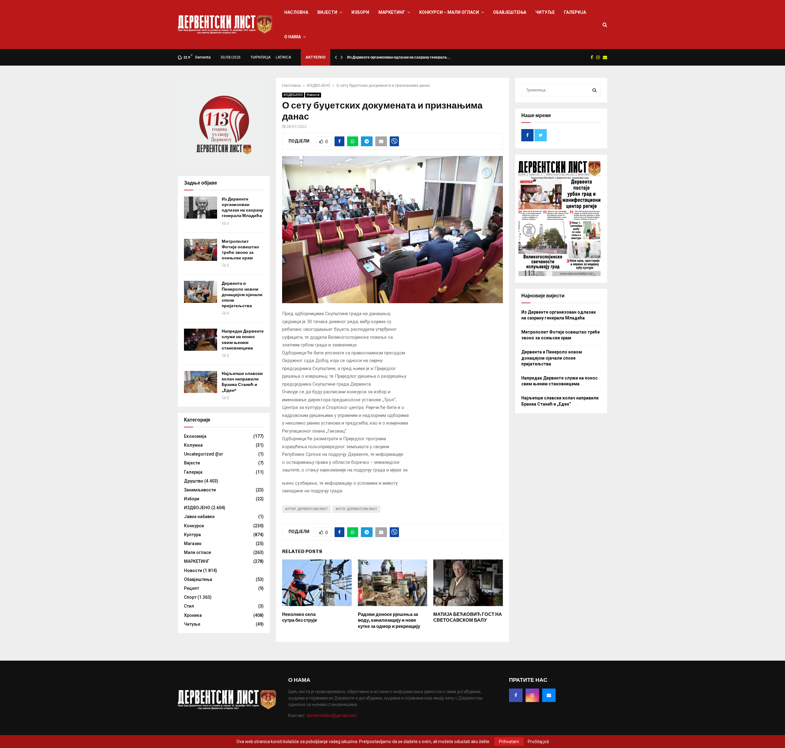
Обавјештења (509, 12)
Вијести (327, 12)
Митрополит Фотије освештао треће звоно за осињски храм (240, 250)
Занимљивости (200, 489)
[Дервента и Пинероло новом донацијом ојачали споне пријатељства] (200, 292)
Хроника (193, 615)
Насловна (296, 12)
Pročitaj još (538, 741)
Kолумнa (193, 445)
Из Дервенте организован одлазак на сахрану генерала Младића (242, 208)
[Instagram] (532, 695)
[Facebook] (516, 695)
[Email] (549, 695)
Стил (189, 606)
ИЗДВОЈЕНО (293, 95)
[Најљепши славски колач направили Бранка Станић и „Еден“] (200, 382)
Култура (192, 534)
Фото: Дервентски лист (356, 509)
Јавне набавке (199, 516)
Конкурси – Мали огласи (449, 12)
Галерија (575, 12)
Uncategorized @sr (203, 454)
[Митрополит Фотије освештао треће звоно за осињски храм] (200, 250)
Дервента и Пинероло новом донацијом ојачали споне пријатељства (242, 294)
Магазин (192, 543)
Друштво (193, 481)
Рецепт (191, 588)
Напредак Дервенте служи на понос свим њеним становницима (243, 340)
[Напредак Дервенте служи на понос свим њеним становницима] (200, 340)
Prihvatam (509, 741)
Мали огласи (197, 552)
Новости (313, 95)
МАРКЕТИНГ (391, 12)
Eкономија (195, 436)
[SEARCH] (594, 90)
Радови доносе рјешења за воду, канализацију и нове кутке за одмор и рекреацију (389, 620)
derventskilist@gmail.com (332, 715)
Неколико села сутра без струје (299, 617)
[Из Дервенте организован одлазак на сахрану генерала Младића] (200, 208)
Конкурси (194, 525)
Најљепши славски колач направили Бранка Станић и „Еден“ (242, 382)
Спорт (190, 597)
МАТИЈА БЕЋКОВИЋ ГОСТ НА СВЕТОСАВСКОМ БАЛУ (467, 617)
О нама (292, 36)
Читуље (545, 12)
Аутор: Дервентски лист (306, 509)
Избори (360, 12)
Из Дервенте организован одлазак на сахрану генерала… (398, 57)
